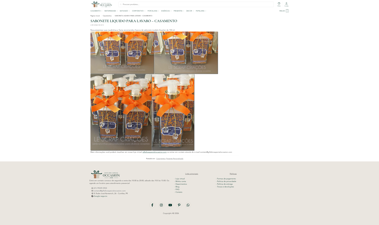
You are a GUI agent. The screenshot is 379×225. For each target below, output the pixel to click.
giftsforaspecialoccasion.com (154, 152)
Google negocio (100, 196)
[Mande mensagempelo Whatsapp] (188, 206)
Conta (286, 6)
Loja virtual (180, 179)
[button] (284, 11)
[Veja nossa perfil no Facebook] (152, 206)
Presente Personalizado (174, 159)
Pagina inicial (95, 16)
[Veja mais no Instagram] (161, 206)
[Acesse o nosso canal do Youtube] (170, 206)
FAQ (279, 6)
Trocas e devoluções (225, 187)
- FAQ (176, 189)
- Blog (176, 187)
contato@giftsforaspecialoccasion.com (109, 191)
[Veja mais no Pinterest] (179, 206)
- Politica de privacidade (226, 181)
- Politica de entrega (224, 184)
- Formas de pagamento (226, 179)
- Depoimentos (180, 184)
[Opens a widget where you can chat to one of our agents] (341, 218)
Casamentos (107, 16)
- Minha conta (180, 181)
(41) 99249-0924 (100, 188)
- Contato (178, 192)
